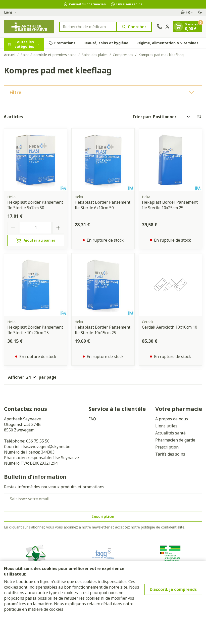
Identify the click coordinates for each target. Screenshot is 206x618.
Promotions (64, 42)
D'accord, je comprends (173, 589)
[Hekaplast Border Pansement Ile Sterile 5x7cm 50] (35, 159)
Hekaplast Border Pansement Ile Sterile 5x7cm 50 (35, 204)
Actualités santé (170, 433)
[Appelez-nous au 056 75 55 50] (159, 26)
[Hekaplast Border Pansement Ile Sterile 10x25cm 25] (170, 159)
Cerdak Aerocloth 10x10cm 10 (169, 327)
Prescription (167, 447)
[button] (103, 92)
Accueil (9, 54)
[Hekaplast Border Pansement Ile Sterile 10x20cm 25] (35, 284)
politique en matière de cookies (33, 609)
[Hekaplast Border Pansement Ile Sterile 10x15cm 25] (103, 284)
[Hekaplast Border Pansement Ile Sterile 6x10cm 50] (103, 159)
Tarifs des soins (170, 454)
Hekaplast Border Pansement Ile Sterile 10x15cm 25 (102, 329)
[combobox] (88, 27)
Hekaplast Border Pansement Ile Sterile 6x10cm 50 (102, 204)
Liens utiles (166, 426)
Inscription (103, 516)
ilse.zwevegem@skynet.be (45, 446)
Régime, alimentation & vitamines (167, 42)
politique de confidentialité (162, 527)
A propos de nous (171, 419)
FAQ (92, 419)
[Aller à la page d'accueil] (29, 26)
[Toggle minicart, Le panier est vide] (178, 26)
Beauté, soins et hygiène (105, 42)
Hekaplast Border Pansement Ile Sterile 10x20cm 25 (35, 329)
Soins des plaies (95, 54)
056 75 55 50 (37, 441)
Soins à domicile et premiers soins (48, 54)
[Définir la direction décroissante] (199, 117)
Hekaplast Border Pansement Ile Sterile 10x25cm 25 (170, 204)
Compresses (123, 54)
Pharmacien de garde (175, 440)
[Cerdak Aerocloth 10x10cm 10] (170, 284)
